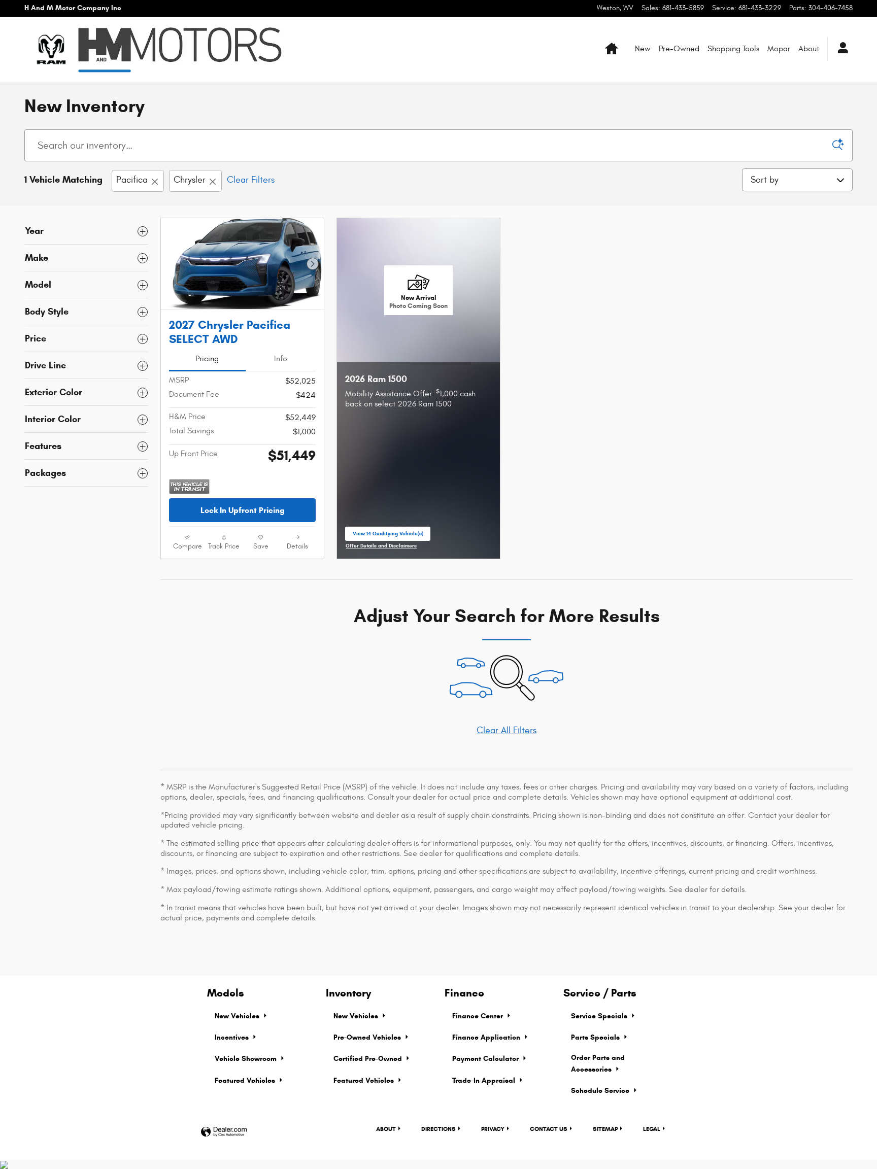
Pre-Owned (679, 48)
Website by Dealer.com (224, 1132)
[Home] (51, 49)
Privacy (492, 1128)
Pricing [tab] (207, 358)
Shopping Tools (733, 48)
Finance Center (478, 1016)
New (643, 48)
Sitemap (605, 1128)
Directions (438, 1128)
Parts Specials (596, 1037)
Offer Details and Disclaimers (381, 547)
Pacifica (132, 180)
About (808, 48)
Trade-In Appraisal (484, 1080)
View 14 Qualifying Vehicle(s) (388, 536)
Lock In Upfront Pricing (242, 510)
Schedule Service (601, 1090)
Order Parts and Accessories (598, 1063)
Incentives (233, 1037)
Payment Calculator (486, 1058)
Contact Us (548, 1128)
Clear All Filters (506, 730)
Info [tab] (280, 358)
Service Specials (600, 1016)
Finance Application (487, 1037)
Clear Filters (251, 180)
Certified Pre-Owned (368, 1058)
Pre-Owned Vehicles (368, 1037)
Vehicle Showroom (247, 1058)
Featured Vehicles (246, 1080)
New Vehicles (238, 1016)
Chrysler (190, 180)
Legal (651, 1128)
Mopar (778, 48)
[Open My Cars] (840, 49)
